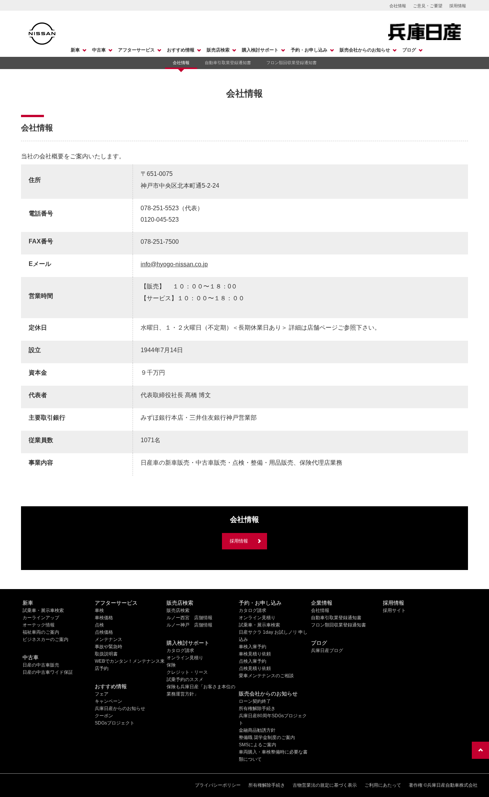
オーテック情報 (39, 625)
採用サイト (394, 610)
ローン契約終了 (255, 701)
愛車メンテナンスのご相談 (266, 675)
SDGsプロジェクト (114, 723)
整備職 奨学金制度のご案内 (267, 737)
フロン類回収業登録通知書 (291, 62)
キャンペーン (108, 701)
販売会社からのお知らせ (365, 50)
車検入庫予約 (252, 646)
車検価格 (104, 617)
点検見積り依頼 (255, 668)
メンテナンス (108, 639)
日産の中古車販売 (41, 665)
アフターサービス (136, 50)
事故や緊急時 (108, 646)
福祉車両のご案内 (41, 632)
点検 (99, 625)
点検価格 (104, 632)
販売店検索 (218, 50)
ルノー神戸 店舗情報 (189, 625)
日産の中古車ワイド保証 (48, 672)
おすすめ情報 (180, 50)
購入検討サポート (260, 50)
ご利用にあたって (382, 785)
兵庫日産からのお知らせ (120, 708)
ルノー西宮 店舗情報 (189, 617)
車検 (99, 610)
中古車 (99, 50)
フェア (101, 694)
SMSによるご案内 (257, 744)
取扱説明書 (106, 654)
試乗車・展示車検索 (43, 610)
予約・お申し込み (309, 50)
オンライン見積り (185, 657)
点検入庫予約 (252, 661)
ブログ (409, 50)
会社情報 (397, 5)
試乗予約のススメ (185, 679)
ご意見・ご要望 (427, 5)
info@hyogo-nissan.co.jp (174, 264)
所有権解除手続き (257, 708)
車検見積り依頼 (255, 654)
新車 (75, 50)
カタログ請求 (180, 650)
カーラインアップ (41, 617)
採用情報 (457, 5)
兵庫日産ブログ (327, 650)
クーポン (104, 715)
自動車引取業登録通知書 (228, 62)
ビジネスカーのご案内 (45, 639)
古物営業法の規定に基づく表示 (325, 785)
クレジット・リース (187, 672)
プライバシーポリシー (218, 785)
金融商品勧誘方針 (257, 730)
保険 (171, 665)
